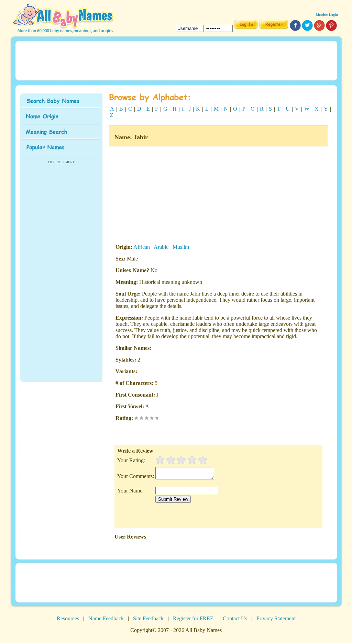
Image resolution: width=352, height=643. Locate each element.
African (141, 247)
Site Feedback (148, 618)
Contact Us (235, 618)
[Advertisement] (176, 60)
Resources (68, 618)
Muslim (181, 247)
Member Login (327, 14)
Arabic (161, 247)
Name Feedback (106, 618)
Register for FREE (193, 618)
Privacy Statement (276, 618)
